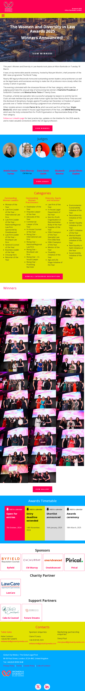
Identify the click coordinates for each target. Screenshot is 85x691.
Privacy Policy (8, 666)
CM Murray (32, 567)
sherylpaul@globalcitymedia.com (70, 642)
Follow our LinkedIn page (13, 118)
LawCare (10, 592)
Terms (19, 666)
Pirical (74, 567)
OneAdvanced (53, 567)
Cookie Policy (29, 666)
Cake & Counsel (11, 617)
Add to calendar (15, 509)
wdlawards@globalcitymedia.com (14, 641)
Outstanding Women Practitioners (32, 200)
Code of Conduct (43, 666)
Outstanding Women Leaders (10, 199)
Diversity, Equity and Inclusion (53, 199)
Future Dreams (32, 617)
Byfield (10, 567)
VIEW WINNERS (42, 53)
